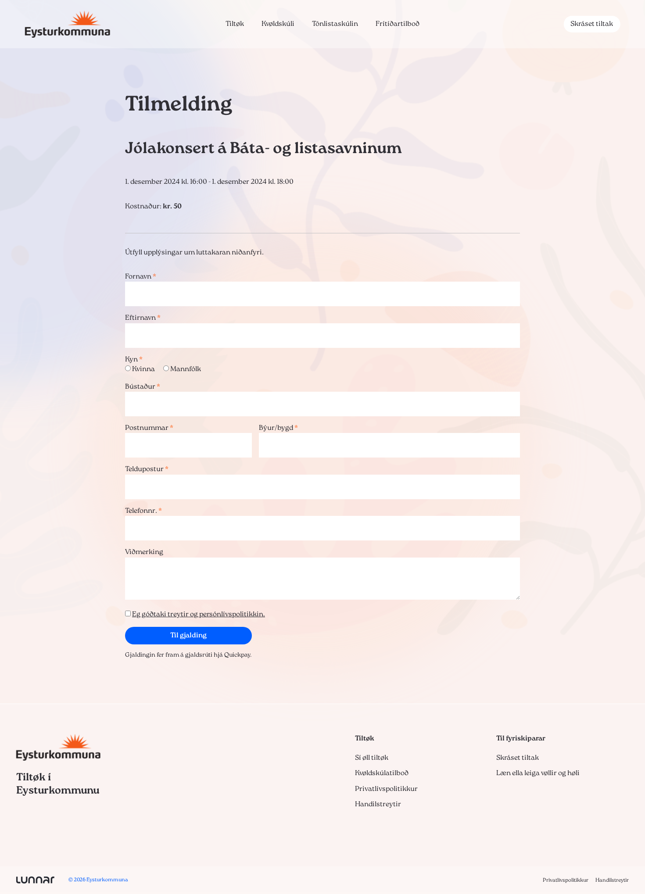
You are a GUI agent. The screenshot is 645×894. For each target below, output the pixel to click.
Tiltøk (235, 24)
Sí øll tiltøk (371, 758)
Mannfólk (185, 369)
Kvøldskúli (278, 24)
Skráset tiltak (591, 24)
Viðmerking (144, 552)
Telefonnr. (143, 511)
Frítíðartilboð (397, 24)
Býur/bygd (278, 428)
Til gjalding (188, 635)
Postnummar (149, 428)
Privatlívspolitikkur (386, 789)
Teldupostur (146, 469)
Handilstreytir (378, 804)
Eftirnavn (143, 318)
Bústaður (142, 386)
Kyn (134, 359)
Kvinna (143, 369)
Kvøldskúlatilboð (381, 773)
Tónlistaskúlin (335, 24)
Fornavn (140, 276)
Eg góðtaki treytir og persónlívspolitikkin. (198, 614)
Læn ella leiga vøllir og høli (538, 773)
